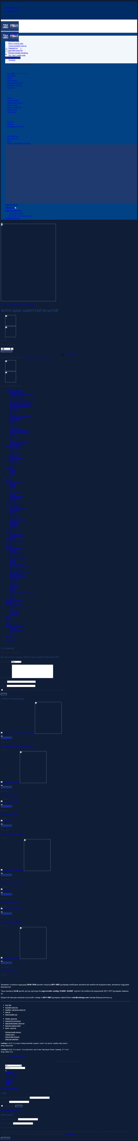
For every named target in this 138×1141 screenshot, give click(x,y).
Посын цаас (14, 612)
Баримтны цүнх (16, 397)
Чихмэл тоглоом (16, 536)
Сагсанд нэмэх (7, 351)
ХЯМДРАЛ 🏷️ (10, 208)
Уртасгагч (13, 633)
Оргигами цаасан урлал (19, 571)
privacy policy (70, 1134)
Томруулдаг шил (16, 496)
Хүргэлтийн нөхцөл (12, 1037)
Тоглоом (8, 531)
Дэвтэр (12, 562)
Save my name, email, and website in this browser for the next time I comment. (35, 690)
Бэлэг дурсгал (11, 460)
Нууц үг (5, 1102)
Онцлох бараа (11, 205)
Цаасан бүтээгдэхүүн (16, 304)
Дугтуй (12, 609)
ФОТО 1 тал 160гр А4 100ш (12, 834)
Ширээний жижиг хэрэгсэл (14, 1023)
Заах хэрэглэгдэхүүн (13, 482)
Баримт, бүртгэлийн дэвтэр (21, 394)
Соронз (12, 494)
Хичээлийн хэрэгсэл (13, 548)
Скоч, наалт (14, 420)
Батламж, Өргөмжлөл (18, 399)
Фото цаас (30, 304)
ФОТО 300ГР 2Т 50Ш (9, 902)
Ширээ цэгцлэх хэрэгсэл (19, 442)
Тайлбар (9, 637)
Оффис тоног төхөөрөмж (20, 416)
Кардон (12, 470)
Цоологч (13, 439)
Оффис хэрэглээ (11, 1019)
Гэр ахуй (8, 479)
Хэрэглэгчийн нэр (9, 1119)
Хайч (11, 590)
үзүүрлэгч (9, 545)
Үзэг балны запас (16, 458)
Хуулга (12, 472)
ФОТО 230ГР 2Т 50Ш (9, 795)
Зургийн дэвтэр (16, 564)
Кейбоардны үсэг (16, 630)
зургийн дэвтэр (12, 503)
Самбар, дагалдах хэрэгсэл (15, 1010)
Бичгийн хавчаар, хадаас (20, 404)
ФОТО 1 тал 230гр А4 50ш (11, 883)
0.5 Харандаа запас (17, 508)
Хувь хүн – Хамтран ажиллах (20, 215)
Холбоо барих (11, 11)
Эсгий (12, 475)
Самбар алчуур (15, 491)
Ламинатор (14, 408)
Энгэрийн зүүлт (16, 444)
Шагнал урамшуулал (13, 1026)
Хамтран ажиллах (13, 210)
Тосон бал (13, 453)
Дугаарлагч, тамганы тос (20, 406)
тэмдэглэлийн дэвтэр (14, 541)
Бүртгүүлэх (5, 1138)
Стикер (12, 423)
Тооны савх (14, 583)
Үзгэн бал (13, 456)
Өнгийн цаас (15, 574)
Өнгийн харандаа (17, 519)
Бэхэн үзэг (13, 451)
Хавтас (12, 434)
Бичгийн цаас (15, 607)
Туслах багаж (15, 498)
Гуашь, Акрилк (15, 517)
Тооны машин (15, 427)
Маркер (12, 486)
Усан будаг (13, 524)
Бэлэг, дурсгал (10, 1028)
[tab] (71, 637)
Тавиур (12, 425)
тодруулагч (10, 538)
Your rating (6, 662)
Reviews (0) (10, 639)
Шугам (12, 597)
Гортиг (12, 560)
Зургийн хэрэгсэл (12, 505)
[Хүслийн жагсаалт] (2, 223)
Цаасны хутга (15, 437)
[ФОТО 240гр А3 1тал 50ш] (10, 325)
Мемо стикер (15, 411)
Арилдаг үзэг (14, 449)
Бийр (11, 512)
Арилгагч (13, 550)
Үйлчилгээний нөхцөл (13, 1032)
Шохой (12, 501)
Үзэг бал (8, 1005)
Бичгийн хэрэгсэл (12, 446)
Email (4, 686)
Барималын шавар (17, 557)
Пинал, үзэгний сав (17, 576)
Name (4, 681)
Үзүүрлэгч (13, 586)
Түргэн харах (6, 738)
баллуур (12, 555)
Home (3, 304)
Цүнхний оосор (16, 534)
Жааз (11, 465)
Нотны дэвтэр (15, 569)
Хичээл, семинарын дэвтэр (21, 593)
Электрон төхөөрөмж (14, 626)
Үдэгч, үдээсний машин (19, 432)
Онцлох (8, 1082)
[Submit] (6, 54)
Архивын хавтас (16, 392)
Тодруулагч (14, 581)
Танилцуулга (10, 1035)
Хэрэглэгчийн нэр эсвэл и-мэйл (15, 1097)
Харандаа (13, 527)
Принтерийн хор (16, 418)
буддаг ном (14, 515)
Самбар (12, 489)
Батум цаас (14, 510)
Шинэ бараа (10, 619)
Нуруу (12, 413)
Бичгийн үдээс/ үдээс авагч (21, 401)
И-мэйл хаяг (7, 1123)
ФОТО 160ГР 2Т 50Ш (9, 971)
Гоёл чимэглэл (15, 463)
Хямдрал (9, 602)
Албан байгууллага (16, 213)
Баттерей (13, 628)
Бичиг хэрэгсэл (12, 1075)
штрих (8, 621)
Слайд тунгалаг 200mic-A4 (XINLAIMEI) (17, 746)
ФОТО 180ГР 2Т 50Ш (9, 814)
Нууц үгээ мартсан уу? (10, 1110)
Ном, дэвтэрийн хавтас (19, 567)
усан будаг (9, 543)
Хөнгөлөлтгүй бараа (13, 600)
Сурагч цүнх (14, 579)
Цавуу (12, 595)
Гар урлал (9, 468)
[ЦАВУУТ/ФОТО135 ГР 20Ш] (10, 336)
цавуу (7, 616)
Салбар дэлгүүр (12, 218)
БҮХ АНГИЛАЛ (11, 34)
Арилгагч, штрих (16, 553)
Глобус (8, 477)
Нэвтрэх (19, 1106)
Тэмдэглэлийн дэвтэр (18, 430)
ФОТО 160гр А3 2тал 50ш (11, 922)
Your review (6, 677)
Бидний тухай (11, 7)
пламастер (14, 522)
